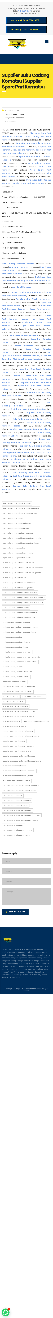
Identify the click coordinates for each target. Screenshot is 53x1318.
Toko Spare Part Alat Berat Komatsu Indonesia (21, 785)
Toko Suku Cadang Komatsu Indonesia (17, 830)
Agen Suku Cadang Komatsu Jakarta (17, 558)
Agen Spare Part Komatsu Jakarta (16, 528)
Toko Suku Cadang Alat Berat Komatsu (17, 810)
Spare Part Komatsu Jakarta (13, 701)
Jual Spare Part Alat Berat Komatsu (16, 622)
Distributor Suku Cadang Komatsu (28, 409)
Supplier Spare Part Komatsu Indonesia (18, 746)
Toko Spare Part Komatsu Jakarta (15, 805)
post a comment (17, 912)
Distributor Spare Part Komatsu (15, 577)
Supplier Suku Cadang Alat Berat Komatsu (19, 756)
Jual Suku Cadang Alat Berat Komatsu (17, 652)
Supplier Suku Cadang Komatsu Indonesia (19, 771)
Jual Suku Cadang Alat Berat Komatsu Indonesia (21, 657)
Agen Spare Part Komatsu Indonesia (17, 523)
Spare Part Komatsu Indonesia (23, 335)
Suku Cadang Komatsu (11, 721)
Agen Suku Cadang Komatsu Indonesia (18, 553)
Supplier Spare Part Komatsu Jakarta (17, 751)
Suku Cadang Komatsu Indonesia (36, 721)
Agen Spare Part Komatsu (13, 518)
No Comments (10, 121)
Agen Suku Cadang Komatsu (14, 548)
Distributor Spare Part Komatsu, (34, 309)
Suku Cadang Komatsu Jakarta (14, 726)
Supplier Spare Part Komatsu (14, 741)
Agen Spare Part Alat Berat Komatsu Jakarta (20, 513)
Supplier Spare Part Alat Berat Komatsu (18, 731)
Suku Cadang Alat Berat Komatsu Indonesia (20, 711)
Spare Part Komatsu (11, 696)
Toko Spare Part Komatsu (12, 795)
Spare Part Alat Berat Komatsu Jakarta (17, 691)
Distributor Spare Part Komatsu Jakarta (18, 587)
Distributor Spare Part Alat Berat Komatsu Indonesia (23, 568)
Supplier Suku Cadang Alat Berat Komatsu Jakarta (22, 761)
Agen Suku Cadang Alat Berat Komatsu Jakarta (21, 543)
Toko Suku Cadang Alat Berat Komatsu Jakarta (20, 820)
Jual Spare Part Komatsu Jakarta (15, 647)
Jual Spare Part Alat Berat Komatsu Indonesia (20, 627)
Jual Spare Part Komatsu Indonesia (16, 642)
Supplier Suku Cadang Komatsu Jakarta (30, 429)
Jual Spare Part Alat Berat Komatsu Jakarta (19, 632)
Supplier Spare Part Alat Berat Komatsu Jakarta (21, 736)
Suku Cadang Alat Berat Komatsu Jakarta (18, 716)
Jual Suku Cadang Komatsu (13, 667)
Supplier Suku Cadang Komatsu (15, 766)
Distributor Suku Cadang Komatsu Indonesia (20, 612)
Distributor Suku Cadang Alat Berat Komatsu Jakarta (23, 602)
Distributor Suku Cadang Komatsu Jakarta (19, 617)
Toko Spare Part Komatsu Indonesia (17, 800)
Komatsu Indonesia (23, 345)
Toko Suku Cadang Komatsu (13, 825)
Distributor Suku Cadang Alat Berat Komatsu (20, 592)
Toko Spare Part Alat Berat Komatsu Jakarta (19, 790)
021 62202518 (24, 11)
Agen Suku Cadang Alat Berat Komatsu (18, 533)
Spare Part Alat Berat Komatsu (14, 682)
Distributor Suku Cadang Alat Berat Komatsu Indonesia (24, 597)
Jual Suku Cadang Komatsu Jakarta (16, 677)
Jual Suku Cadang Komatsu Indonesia (17, 671)
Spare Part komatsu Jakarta (29, 143)
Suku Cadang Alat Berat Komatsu (15, 706)
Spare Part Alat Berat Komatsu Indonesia (19, 686)
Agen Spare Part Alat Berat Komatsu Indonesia (21, 508)
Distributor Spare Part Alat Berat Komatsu (19, 563)
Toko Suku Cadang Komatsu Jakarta (16, 835)
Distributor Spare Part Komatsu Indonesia (19, 582)
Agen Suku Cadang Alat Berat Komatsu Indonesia (22, 538)
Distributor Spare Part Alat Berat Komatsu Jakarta (22, 572)
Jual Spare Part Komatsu (12, 637)
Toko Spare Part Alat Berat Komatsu (16, 781)
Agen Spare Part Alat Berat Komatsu (33, 299)
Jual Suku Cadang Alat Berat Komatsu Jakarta (20, 662)
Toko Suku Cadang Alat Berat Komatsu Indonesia (21, 815)
